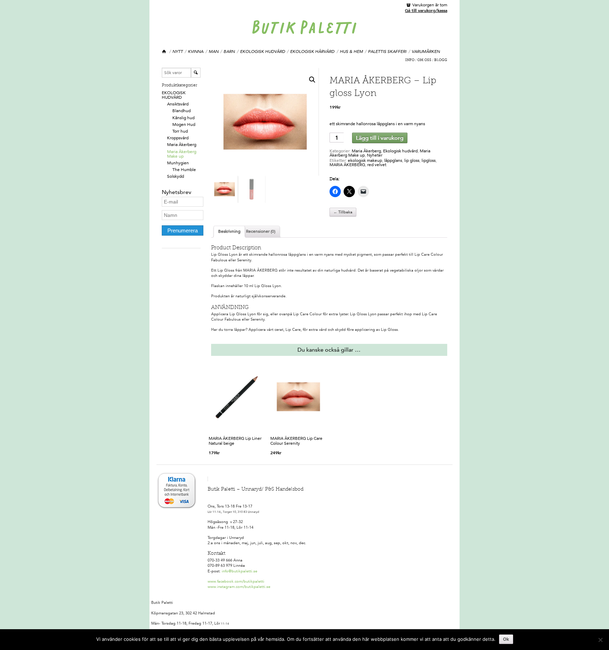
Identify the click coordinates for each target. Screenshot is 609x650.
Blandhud (181, 110)
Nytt (177, 51)
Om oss (424, 60)
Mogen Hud (183, 124)
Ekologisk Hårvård (312, 51)
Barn (229, 51)
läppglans (393, 160)
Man (214, 51)
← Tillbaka (342, 212)
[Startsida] (164, 51)
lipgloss (429, 160)
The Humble (184, 169)
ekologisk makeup (365, 160)
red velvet (376, 164)
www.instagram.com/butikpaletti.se (239, 586)
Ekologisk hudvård (262, 51)
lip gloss (411, 160)
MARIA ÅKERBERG (347, 164)
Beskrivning (229, 231)
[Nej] (600, 639)
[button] (312, 79)
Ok (506, 639)
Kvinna (195, 51)
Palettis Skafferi (387, 51)
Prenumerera (182, 230)
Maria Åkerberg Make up (181, 154)
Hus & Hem (351, 51)
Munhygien (178, 162)
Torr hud (180, 131)
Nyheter (374, 155)
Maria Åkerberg (181, 144)
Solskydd (175, 176)
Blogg (440, 60)
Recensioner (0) (260, 231)
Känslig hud (183, 117)
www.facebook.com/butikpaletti (236, 581)
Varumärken (426, 51)
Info (409, 60)
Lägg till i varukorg (380, 137)
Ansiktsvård (178, 104)
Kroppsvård (178, 137)
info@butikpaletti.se (239, 571)
